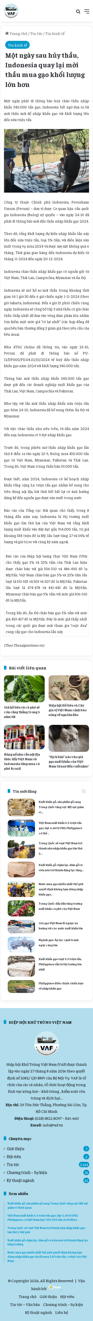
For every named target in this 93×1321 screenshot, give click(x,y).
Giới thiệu (15, 1148)
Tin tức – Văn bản (25, 1304)
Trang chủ (18, 33)
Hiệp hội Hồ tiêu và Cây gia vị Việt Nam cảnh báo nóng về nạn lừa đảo (68, 710)
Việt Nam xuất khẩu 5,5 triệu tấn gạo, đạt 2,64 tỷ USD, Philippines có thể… (60, 828)
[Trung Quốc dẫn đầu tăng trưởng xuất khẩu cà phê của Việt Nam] (21, 908)
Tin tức (36, 33)
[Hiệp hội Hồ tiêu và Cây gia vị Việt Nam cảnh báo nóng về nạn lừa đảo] (69, 688)
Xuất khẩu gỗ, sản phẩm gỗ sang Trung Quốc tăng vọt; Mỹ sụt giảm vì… (61, 807)
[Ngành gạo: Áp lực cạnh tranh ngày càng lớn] (21, 944)
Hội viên (14, 1156)
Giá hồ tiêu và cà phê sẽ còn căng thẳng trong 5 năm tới (22, 712)
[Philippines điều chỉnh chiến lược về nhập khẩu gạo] (21, 986)
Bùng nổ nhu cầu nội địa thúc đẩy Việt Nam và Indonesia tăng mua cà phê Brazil (22, 761)
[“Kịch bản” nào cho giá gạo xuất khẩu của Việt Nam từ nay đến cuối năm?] (69, 738)
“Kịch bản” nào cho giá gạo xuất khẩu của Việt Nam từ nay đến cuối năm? (69, 761)
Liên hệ (61, 1312)
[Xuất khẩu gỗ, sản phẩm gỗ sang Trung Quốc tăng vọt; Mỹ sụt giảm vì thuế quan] (21, 807)
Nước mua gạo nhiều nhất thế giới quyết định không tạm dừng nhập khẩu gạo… (61, 889)
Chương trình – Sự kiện (27, 1172)
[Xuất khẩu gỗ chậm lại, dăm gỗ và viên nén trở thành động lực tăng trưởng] (21, 870)
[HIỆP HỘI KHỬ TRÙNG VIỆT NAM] (11, 10)
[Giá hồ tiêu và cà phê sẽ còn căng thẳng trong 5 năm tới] (24, 688)
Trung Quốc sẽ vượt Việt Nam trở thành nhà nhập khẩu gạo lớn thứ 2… (60, 848)
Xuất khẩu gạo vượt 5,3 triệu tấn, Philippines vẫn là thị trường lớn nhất (60, 964)
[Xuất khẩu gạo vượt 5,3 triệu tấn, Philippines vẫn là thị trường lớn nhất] (21, 966)
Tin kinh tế (54, 33)
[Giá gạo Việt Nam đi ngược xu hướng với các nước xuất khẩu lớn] (21, 926)
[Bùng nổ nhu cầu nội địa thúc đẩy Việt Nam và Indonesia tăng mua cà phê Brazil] (24, 737)
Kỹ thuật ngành (20, 1180)
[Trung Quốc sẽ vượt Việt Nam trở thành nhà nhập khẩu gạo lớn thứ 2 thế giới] (21, 849)
